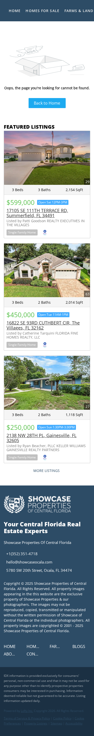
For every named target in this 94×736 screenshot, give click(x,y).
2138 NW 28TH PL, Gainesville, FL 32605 (41, 437)
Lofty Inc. (27, 711)
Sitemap (56, 723)
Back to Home (47, 103)
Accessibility (73, 723)
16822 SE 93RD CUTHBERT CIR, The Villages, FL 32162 (43, 325)
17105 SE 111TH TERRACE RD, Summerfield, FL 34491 (37, 212)
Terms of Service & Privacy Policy (27, 718)
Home (15, 10)
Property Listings (35, 723)
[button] (11, 648)
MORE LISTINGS (46, 470)
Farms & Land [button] (78, 10)
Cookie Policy (62, 718)
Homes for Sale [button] (42, 10)
